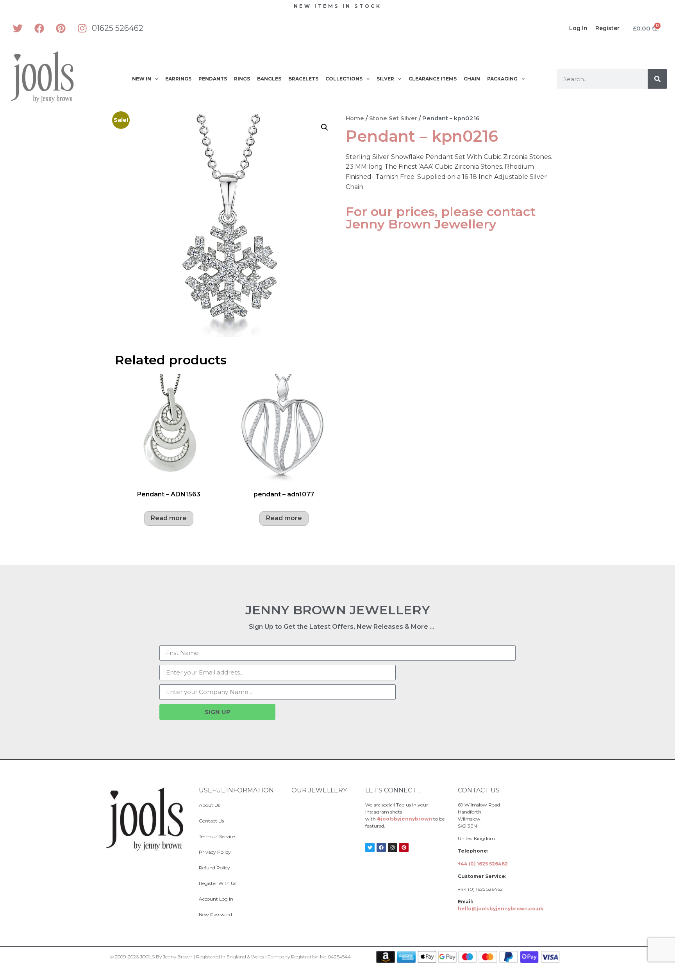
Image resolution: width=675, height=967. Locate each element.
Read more (169, 518)
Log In (578, 28)
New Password (215, 914)
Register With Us (217, 883)
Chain (472, 79)
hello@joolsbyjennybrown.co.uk (500, 909)
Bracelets (303, 79)
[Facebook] (39, 28)
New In (141, 79)
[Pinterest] (60, 28)
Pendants (212, 79)
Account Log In (216, 899)
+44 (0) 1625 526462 (483, 864)
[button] (325, 127)
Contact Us (211, 821)
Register (607, 28)
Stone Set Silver (393, 118)
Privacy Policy (215, 852)
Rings (242, 79)
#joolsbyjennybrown (404, 819)
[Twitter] (17, 28)
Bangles (269, 79)
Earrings (178, 79)
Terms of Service (217, 836)
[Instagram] (82, 28)
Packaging (502, 79)
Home (355, 118)
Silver (385, 79)
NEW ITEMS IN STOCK (338, 6)
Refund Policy (214, 868)
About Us (209, 805)
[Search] (657, 79)
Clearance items (433, 79)
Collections (343, 79)
